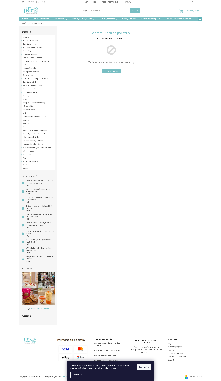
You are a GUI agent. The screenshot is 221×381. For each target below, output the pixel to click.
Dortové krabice (29, 75)
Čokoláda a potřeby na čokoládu (35, 78)
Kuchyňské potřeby (30, 161)
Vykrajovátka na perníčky (32, 85)
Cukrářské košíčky (30, 82)
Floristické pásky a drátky (33, 144)
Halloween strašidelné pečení (34, 116)
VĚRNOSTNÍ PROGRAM (110, 2)
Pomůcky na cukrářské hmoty (34, 134)
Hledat (135, 11)
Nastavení (77, 374)
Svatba (25, 99)
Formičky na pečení (30, 92)
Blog (95, 2)
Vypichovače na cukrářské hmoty (35, 130)
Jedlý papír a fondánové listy (34, 102)
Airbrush (26, 158)
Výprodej (26, 65)
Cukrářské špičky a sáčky (32, 89)
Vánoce (26, 120)
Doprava (127, 2)
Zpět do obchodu (111, 71)
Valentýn (26, 123)
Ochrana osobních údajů (177, 356)
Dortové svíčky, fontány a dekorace (37, 61)
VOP (86, 2)
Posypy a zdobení (30, 54)
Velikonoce (27, 113)
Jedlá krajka (27, 154)
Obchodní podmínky (175, 353)
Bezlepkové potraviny (31, 71)
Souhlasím (144, 367)
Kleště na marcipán (30, 165)
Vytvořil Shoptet (196, 377)
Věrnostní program (175, 347)
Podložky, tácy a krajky (32, 51)
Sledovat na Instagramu (40, 308)
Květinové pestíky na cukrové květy (37, 147)
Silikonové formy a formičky (34, 140)
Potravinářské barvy (31, 40)
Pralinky (26, 96)
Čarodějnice (27, 127)
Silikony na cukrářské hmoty (34, 137)
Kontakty (171, 360)
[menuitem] (24, 19)
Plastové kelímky (29, 68)
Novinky (26, 37)
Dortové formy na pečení (32, 58)
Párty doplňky (28, 106)
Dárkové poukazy (29, 151)
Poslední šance (29, 109)
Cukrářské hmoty (29, 44)
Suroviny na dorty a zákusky (34, 47)
